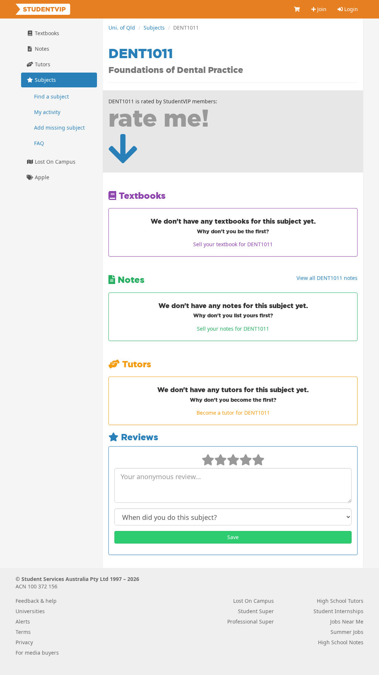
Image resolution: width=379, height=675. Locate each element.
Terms (23, 631)
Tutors (41, 64)
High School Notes (340, 642)
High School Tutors (340, 600)
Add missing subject (59, 127)
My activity (47, 112)
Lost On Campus (54, 161)
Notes (41, 48)
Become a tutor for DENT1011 (233, 412)
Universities (30, 611)
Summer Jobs (347, 631)
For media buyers (37, 652)
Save (233, 537)
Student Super (256, 611)
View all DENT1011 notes (327, 277)
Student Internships (338, 611)
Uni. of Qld (121, 27)
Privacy (24, 642)
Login (350, 9)
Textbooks (46, 33)
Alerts (23, 621)
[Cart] (297, 9)
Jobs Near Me (346, 621)
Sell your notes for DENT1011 (233, 328)
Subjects (154, 27)
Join (321, 9)
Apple (41, 177)
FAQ (39, 143)
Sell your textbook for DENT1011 (233, 244)
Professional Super (250, 621)
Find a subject (51, 96)
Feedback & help (36, 600)
